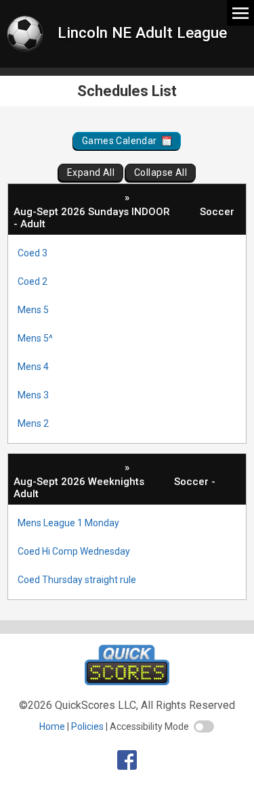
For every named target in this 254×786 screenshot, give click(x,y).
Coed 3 (32, 253)
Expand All (90, 172)
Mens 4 (33, 366)
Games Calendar (120, 140)
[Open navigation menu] (240, 12)
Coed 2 (32, 281)
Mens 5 (33, 309)
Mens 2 (33, 423)
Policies (87, 726)
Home (52, 726)
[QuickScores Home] (127, 681)
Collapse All (160, 172)
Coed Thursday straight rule (77, 579)
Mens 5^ (35, 338)
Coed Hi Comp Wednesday (74, 551)
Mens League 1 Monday (68, 522)
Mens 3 (33, 395)
